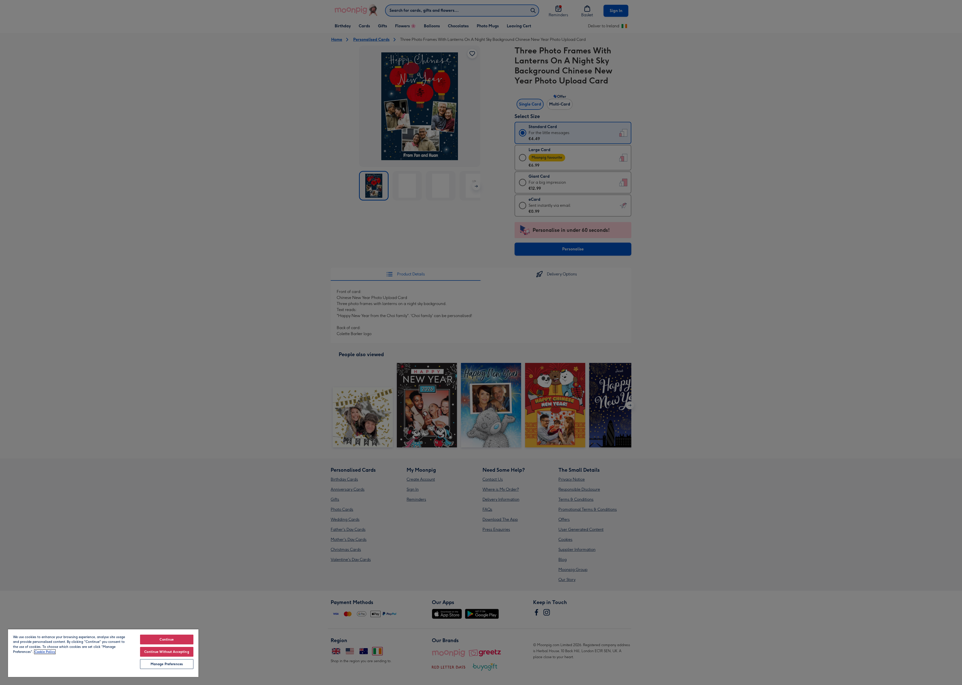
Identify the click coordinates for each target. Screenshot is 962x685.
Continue (167, 639)
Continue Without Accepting (166, 652)
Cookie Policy (45, 652)
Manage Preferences (167, 664)
